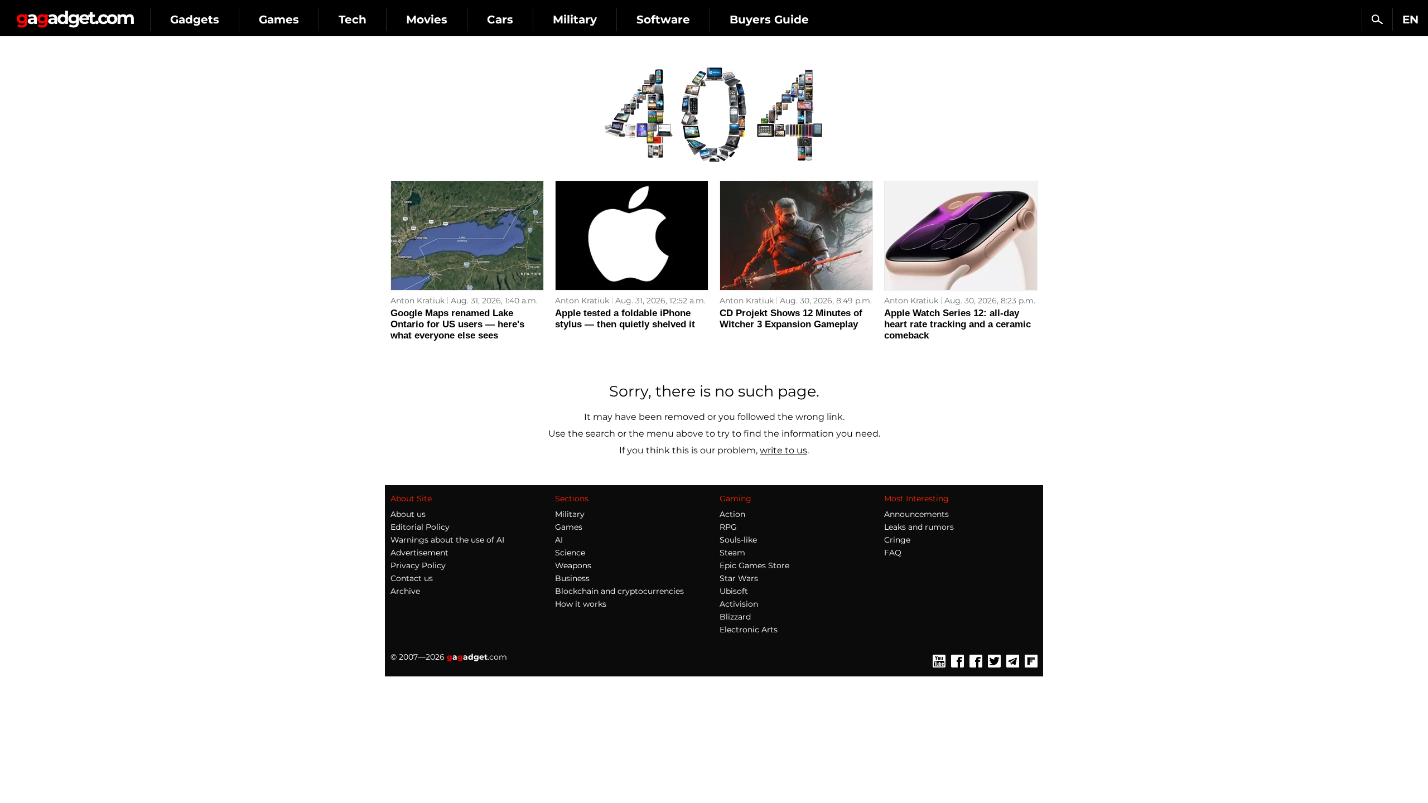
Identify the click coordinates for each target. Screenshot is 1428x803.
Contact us (411, 578)
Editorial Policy (420, 527)
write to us (783, 450)
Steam (732, 553)
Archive (405, 591)
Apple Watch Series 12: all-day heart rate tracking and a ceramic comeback (957, 324)
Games (279, 19)
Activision (739, 604)
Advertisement (419, 553)
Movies (426, 19)
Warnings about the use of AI (447, 540)
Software (663, 19)
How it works (580, 604)
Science (570, 553)
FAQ (892, 553)
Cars (500, 19)
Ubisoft (734, 591)
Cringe (897, 540)
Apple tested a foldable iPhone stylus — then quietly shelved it (625, 319)
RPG (728, 527)
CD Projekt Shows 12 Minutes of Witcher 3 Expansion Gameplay (791, 319)
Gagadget (75, 15)
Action (732, 514)
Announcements (916, 514)
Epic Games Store (754, 565)
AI (559, 540)
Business (572, 578)
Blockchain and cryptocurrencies (619, 591)
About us (408, 514)
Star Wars (739, 578)
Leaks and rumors (919, 527)
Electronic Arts (749, 630)
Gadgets (194, 19)
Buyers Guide (769, 19)
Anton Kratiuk (417, 300)
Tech (352, 19)
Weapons (573, 565)
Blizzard (735, 617)
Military (575, 19)
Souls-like (738, 540)
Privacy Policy (418, 565)
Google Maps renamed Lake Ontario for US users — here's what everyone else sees (457, 324)
